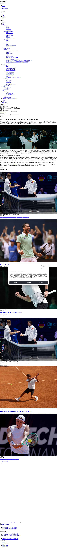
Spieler (3, 15)
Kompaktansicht (2, 171)
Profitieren (3, 86)
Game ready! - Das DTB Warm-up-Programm (12, 59)
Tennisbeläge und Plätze (9, 53)
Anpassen (28, 282)
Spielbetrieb (5, 25)
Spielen (3, 24)
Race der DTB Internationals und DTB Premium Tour (13, 77)
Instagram (9, 527)
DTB (3, 101)
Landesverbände (4, 7)
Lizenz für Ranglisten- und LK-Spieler (11, 38)
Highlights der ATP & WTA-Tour (10, 69)
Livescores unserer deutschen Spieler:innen (12, 67)
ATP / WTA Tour (8, 81)
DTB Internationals (8, 82)
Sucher (2, 115)
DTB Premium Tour (8, 76)
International (5, 78)
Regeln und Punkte (8, 51)
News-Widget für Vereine (9, 93)
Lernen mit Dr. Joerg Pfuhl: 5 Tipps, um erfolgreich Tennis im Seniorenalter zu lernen (18, 61)
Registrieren (2, 105)
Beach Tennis (8, 41)
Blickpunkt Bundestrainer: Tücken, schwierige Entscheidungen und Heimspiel (14, 217)
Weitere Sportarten (6, 39)
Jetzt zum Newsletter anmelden (4, 524)
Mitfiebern (3, 64)
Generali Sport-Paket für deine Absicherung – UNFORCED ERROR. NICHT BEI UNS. (16, 411)
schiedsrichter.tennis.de (11, 535)
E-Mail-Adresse (2, 106)
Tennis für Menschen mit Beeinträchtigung (12, 57)
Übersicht (7, 32)
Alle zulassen (41, 282)
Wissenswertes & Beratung (7, 97)
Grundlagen (5, 49)
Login (5, 105)
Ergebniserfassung (8, 30)
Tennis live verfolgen (7, 65)
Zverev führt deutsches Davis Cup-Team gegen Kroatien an (11, 312)
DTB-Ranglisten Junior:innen (10, 34)
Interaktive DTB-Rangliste (9, 33)
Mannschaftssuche (8, 29)
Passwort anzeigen (14, 107)
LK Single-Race (8, 36)
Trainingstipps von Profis (7, 58)
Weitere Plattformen (5, 8)
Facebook (9, 528)
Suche (3, 11)
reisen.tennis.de (10, 538)
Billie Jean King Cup (9, 80)
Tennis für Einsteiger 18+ (9, 56)
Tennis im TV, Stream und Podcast (10, 70)
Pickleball (7, 42)
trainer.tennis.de (10, 533)
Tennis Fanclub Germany (7, 85)
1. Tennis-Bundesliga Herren (10, 72)
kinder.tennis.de (10, 539)
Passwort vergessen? (3, 112)
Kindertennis (7, 55)
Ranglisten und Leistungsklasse (8, 31)
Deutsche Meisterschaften (9, 75)
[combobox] (6, 114)
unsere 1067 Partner (15, 273)
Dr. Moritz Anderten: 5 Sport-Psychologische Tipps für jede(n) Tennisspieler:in (17, 62)
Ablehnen (15, 282)
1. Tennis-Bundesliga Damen (10, 73)
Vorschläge (1, 116)
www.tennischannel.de (14, 164)
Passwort (1, 107)
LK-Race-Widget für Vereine (10, 95)
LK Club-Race (8, 37)
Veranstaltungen (4, 18)
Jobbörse (5, 96)
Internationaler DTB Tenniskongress (9, 63)
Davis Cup (7, 79)
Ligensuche (7, 28)
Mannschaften (4, 17)
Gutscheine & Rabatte (7, 88)
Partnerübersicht (6, 89)
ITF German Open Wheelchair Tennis (11, 84)
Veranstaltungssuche (7, 48)
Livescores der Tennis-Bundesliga (10, 68)
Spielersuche (7, 26)
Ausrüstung (7, 52)
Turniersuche (7, 27)
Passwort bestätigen (3, 108)
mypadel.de (3, 6)
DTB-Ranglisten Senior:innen (10, 35)
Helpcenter (5, 91)
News (3, 23)
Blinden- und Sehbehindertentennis (11, 45)
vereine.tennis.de (10, 534)
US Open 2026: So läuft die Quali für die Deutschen (9, 459)
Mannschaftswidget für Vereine (10, 94)
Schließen (2, 3)
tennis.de (3, 5)
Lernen (3, 47)
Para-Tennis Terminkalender (10, 46)
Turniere (3, 16)
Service (3, 90)
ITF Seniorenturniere (9, 83)
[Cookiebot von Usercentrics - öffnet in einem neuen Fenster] (41, 266)
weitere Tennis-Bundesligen (10, 74)
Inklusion (5, 43)
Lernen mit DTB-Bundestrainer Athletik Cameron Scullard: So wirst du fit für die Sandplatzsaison (19, 60)
